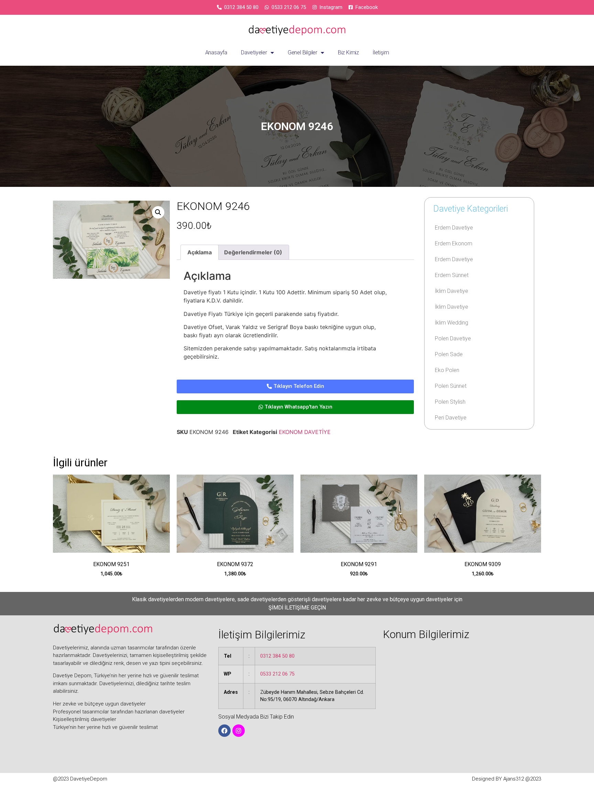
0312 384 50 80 (277, 656)
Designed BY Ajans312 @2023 (506, 779)
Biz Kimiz (348, 52)
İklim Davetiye (451, 291)
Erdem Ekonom (453, 243)
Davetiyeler (254, 52)
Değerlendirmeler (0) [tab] (253, 252)
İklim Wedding (451, 322)
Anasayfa (216, 52)
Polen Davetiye (453, 338)
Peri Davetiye (450, 417)
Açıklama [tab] (199, 252)
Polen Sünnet (450, 386)
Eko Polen (447, 370)
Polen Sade (449, 354)
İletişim (381, 52)
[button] (158, 212)
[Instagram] (238, 730)
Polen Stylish (450, 402)
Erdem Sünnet (452, 275)
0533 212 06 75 (277, 674)
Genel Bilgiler (302, 52)
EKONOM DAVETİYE (305, 431)
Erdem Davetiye (454, 227)
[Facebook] (224, 730)
